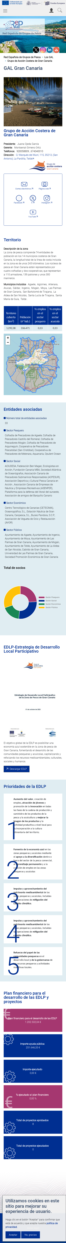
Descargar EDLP (18, 768)
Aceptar (13, 1234)
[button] (8, 338)
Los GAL (48, 57)
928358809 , (24, 151)
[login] (51, 10)
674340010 (37, 151)
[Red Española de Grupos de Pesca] (14, 24)
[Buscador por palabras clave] (60, 10)
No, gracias (31, 1234)
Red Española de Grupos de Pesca (21, 33)
